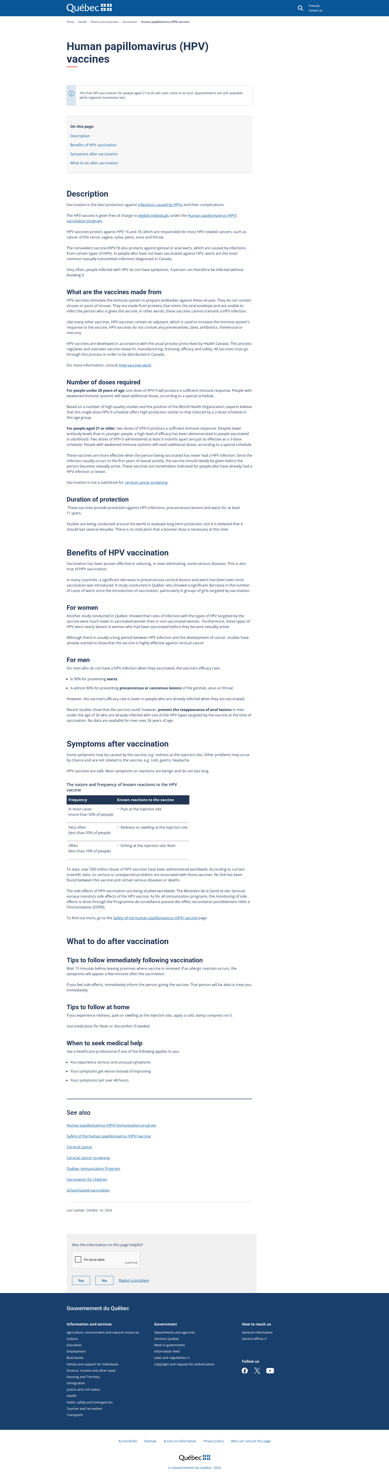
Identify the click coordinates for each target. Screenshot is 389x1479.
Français (314, 5)
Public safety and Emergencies (90, 1402)
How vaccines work (135, 365)
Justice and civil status (83, 1389)
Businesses (75, 1357)
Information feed (167, 1351)
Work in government (169, 1345)
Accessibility (127, 1441)
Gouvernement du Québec (98, 1308)
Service (253, 1339)
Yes (84, 1281)
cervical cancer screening (146, 482)
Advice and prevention (105, 22)
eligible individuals (153, 215)
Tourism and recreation (84, 1408)
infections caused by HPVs (160, 204)
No (107, 1281)
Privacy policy (214, 1441)
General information (257, 1332)
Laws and (170, 1357)
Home (70, 22)
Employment (76, 1351)
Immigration (76, 1383)
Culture (72, 1339)
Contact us (315, 10)
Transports (75, 1415)
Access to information (180, 1441)
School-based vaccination (88, 1190)
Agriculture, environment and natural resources (103, 1332)
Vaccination (130, 22)
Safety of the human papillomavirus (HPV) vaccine (155, 917)
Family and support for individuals (93, 1364)
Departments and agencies (174, 1332)
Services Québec (166, 1339)
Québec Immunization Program (93, 1168)
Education (74, 1345)
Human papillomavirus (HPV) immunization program (111, 1125)
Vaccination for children (87, 1179)
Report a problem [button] (134, 1280)
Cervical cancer (79, 1146)
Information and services (89, 1324)
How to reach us (256, 1324)
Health (82, 22)
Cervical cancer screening (88, 1157)
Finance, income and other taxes (91, 1370)
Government (165, 1324)
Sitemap (150, 1441)
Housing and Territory (83, 1377)
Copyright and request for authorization (184, 1364)
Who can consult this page (251, 1441)
